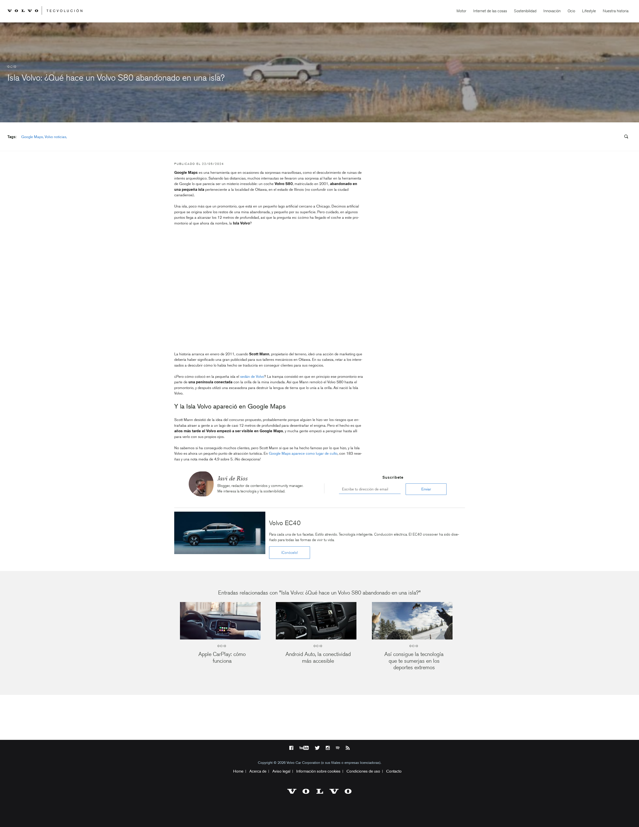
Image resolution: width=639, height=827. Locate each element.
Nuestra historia (616, 10)
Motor (461, 10)
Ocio (571, 10)
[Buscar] (625, 137)
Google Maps (32, 137)
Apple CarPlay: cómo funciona (222, 657)
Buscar (596, 137)
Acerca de (257, 771)
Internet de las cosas (490, 10)
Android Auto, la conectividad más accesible (318, 657)
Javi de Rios (232, 478)
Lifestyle (589, 10)
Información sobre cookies (318, 771)
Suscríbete (392, 477)
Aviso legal (281, 771)
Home (238, 771)
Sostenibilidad (525, 10)
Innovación (552, 10)
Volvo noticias (55, 137)
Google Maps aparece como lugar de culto (303, 453)
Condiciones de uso (363, 771)
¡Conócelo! (289, 552)
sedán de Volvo (252, 376)
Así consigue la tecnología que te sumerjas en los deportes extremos (414, 661)
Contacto (394, 771)
